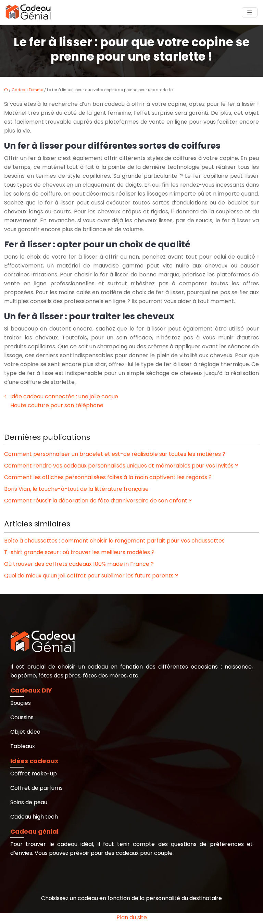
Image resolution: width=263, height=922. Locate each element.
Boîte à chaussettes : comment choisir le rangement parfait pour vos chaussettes (114, 541)
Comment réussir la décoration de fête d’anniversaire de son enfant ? (98, 500)
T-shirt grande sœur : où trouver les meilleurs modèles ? (79, 552)
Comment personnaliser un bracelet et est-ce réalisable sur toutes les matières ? (114, 454)
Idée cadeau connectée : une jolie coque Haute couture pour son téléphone (64, 401)
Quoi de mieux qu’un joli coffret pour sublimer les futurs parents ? (91, 576)
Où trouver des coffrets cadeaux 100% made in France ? (79, 564)
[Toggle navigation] (250, 12)
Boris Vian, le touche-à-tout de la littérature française (76, 489)
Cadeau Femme (27, 89)
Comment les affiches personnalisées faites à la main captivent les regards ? (108, 477)
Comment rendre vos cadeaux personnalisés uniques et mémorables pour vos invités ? (121, 466)
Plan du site (131, 917)
